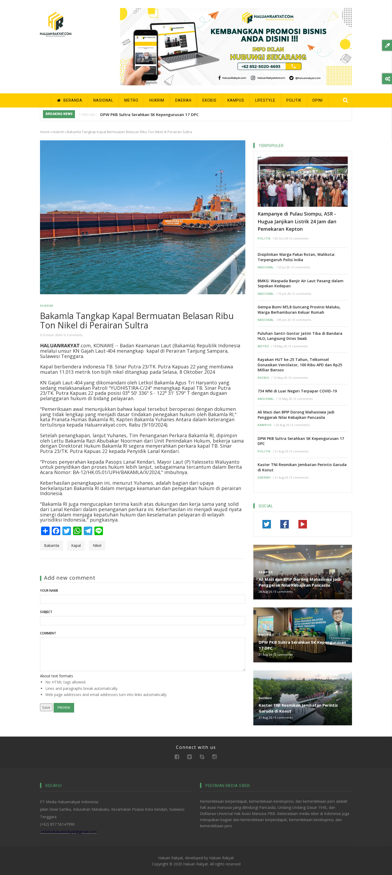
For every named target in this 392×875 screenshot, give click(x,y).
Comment (48, 633)
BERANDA (72, 100)
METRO (131, 100)
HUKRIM (156, 100)
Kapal (76, 545)
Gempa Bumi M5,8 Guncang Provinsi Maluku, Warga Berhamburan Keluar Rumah (299, 309)
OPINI (317, 100)
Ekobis (263, 378)
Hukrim (58, 131)
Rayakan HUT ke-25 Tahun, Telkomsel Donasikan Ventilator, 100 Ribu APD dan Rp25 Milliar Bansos (300, 364)
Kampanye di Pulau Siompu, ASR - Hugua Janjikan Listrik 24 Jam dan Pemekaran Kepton (297, 221)
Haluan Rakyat (221, 857)
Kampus (265, 425)
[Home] (55, 23)
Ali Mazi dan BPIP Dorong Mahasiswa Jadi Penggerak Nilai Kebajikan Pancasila (296, 414)
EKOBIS (209, 100)
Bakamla (51, 545)
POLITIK (293, 100)
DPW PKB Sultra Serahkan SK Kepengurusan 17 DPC (149, 114)
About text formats (56, 675)
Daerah (264, 477)
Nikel (97, 545)
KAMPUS (235, 100)
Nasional (266, 267)
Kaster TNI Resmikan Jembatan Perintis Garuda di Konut (302, 467)
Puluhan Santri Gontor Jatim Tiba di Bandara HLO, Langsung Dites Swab (300, 336)
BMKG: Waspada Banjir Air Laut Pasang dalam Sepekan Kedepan (300, 283)
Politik (264, 238)
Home (45, 131)
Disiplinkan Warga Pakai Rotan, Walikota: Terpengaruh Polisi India (296, 257)
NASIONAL (103, 100)
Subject (46, 612)
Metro (263, 346)
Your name (49, 590)
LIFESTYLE (265, 100)
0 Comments (73, 335)
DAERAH (183, 100)
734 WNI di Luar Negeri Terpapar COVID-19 (297, 390)
